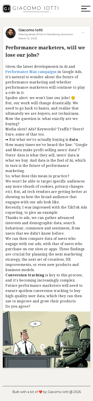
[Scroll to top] (85, 395)
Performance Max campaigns (31, 72)
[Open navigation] (85, 8)
